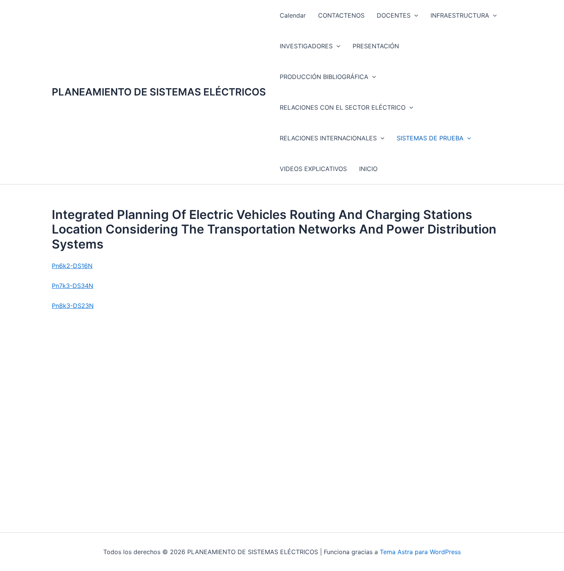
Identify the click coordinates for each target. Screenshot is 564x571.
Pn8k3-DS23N (73, 305)
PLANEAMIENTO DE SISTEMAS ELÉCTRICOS (159, 92)
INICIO (368, 169)
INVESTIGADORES (306, 46)
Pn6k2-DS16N (72, 266)
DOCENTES (394, 15)
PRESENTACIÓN (376, 46)
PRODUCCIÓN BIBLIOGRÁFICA (324, 77)
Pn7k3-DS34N (72, 286)
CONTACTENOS (341, 15)
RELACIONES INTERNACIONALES (328, 138)
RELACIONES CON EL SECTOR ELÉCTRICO (343, 107)
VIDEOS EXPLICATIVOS (313, 169)
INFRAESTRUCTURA (459, 15)
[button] (414, 15)
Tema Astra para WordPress (420, 552)
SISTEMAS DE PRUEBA (430, 138)
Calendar (293, 15)
